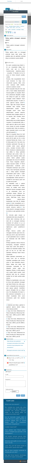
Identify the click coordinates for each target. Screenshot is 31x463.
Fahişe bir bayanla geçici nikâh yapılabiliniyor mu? (16, 363)
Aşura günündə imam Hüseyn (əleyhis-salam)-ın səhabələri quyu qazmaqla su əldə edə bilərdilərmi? (15, 431)
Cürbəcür (22, 26)
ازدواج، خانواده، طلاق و (10, 27)
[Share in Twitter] (12, 32)
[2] (15, 132)
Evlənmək (13, 29)
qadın (9, 29)
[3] (10, 203)
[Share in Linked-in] (8, 32)
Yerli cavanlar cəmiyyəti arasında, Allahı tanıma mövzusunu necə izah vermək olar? (15, 437)
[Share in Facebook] (15, 32)
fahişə (22, 29)
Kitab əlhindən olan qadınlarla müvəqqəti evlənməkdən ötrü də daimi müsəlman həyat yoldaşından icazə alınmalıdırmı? (15, 344)
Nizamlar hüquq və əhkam (14, 26)
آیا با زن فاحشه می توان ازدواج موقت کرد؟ (15, 358)
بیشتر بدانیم (18, 27)
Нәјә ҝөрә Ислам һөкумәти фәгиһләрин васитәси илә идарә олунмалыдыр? (15, 455)
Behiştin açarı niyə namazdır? (12, 404)
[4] (20, 207)
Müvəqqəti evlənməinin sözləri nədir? (15, 350)
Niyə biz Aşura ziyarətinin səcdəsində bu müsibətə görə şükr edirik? (15, 451)
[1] (24, 102)
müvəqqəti (18, 29)
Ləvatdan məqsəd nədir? (11, 427)
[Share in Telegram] (10, 32)
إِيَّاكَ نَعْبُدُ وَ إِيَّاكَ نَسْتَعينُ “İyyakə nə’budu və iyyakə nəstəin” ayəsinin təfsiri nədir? (15, 446)
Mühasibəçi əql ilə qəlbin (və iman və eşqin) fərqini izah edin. (15, 441)
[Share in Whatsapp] (6, 32)
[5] (6, 213)
